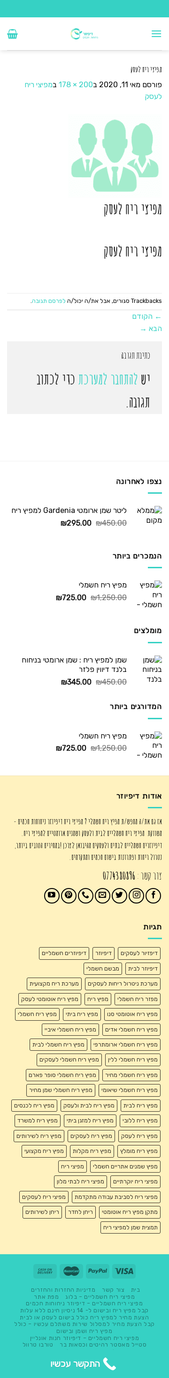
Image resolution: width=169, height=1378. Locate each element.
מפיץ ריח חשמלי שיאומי (129, 1089)
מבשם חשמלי (102, 968)
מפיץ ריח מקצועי (44, 1150)
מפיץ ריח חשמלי (37, 1013)
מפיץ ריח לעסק (139, 1135)
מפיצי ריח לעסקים (44, 1196)
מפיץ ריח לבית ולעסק (89, 1105)
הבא (150, 328)
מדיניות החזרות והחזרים (63, 1290)
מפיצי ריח (72, 1166)
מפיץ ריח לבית (140, 1105)
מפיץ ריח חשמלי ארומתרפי (125, 1044)
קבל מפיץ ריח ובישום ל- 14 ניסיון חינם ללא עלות (84, 1310)
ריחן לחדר (80, 1211)
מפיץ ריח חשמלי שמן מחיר (60, 1089)
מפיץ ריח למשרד (37, 1120)
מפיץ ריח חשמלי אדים (131, 1029)
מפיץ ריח (97, 998)
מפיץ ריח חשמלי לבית (58, 1044)
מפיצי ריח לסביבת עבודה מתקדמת (116, 1196)
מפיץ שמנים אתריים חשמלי (125, 1166)
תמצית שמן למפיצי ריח (130, 1227)
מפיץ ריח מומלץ (139, 1150)
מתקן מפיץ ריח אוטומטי (130, 1211)
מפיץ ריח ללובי (140, 1120)
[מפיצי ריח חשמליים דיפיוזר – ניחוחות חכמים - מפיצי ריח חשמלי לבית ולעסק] (84, 33)
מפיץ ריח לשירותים (38, 1135)
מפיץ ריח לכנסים (34, 1105)
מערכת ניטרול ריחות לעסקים (123, 983)
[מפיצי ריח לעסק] (115, 155)
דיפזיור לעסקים (139, 952)
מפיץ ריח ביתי (82, 1013)
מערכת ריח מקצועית (54, 983)
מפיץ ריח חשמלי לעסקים (69, 1059)
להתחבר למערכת (108, 379)
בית (135, 1290)
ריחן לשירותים (42, 1211)
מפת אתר (46, 1297)
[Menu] (156, 33)
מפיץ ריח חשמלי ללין (133, 1059)
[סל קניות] (12, 33)
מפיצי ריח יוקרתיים (135, 1181)
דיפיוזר (103, 952)
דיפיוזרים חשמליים (64, 952)
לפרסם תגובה (49, 300)
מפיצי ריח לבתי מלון (80, 1181)
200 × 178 (76, 84)
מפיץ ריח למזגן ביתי (90, 1120)
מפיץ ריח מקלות (92, 1150)
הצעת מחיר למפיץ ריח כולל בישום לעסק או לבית (84, 1317)
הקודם (147, 316)
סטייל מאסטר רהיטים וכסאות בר (103, 1344)
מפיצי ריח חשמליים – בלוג (100, 1297)
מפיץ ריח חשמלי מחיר (131, 1074)
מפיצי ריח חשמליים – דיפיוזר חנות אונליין (84, 1338)
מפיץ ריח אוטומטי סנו (132, 1013)
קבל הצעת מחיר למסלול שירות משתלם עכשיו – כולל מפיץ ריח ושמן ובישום (84, 1327)
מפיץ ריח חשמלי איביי (70, 1029)
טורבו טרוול (38, 1344)
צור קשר (113, 1290)
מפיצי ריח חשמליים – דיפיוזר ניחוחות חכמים (84, 1303)
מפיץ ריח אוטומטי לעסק (49, 998)
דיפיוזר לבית (143, 968)
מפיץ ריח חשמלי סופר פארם (62, 1074)
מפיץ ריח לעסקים (91, 1135)
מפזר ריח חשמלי (137, 998)
